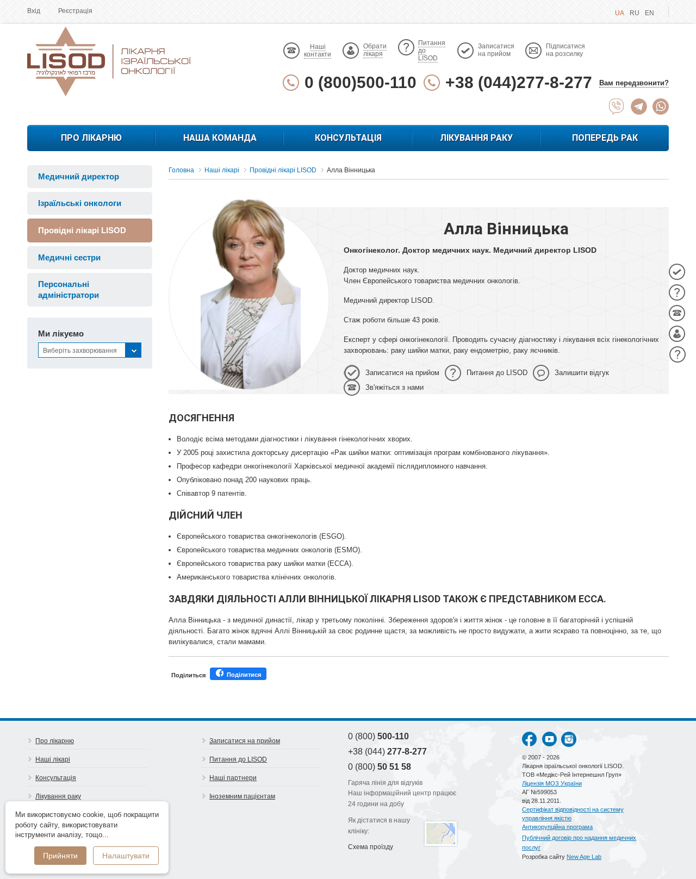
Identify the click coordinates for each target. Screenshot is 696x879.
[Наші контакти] (677, 313)
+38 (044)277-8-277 (518, 82)
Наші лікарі (52, 759)
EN (649, 13)
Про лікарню (91, 138)
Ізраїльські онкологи (79, 203)
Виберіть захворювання (80, 350)
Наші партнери (233, 778)
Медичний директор (78, 176)
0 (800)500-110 (360, 82)
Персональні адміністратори (68, 289)
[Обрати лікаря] (677, 334)
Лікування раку (476, 138)
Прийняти (60, 855)
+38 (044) (387, 751)
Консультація (348, 138)
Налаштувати (126, 855)
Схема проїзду (370, 847)
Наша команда (220, 138)
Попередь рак (605, 138)
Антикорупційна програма (557, 827)
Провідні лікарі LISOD (82, 230)
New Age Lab (584, 856)
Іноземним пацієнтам (242, 796)
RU (634, 13)
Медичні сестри (69, 257)
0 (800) (378, 736)
